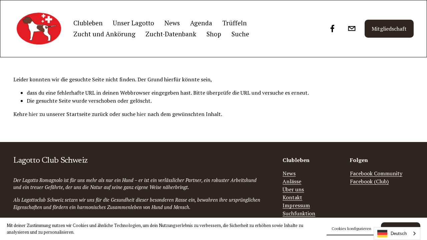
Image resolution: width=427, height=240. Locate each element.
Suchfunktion (299, 213)
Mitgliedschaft (389, 28)
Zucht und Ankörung (104, 34)
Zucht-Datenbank (170, 34)
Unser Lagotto (133, 23)
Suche (240, 34)
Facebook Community (376, 173)
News (172, 23)
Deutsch (399, 233)
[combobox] (397, 233)
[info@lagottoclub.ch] (351, 28)
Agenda (201, 23)
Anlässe (292, 181)
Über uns (293, 189)
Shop (213, 34)
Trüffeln (235, 23)
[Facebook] (332, 28)
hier (33, 114)
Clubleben (88, 23)
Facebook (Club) (369, 181)
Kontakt (292, 197)
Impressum (296, 205)
